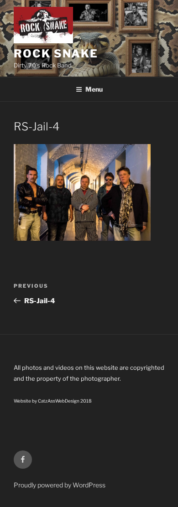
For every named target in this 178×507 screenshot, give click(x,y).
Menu (94, 89)
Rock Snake (56, 53)
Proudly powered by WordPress (59, 485)
